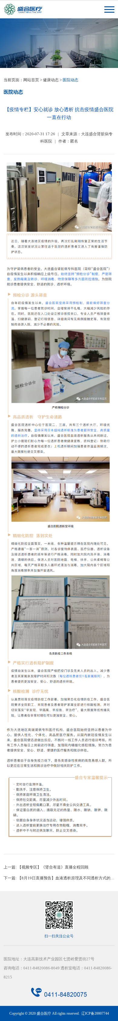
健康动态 (51, 80)
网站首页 (31, 80)
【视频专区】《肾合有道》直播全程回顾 (53, 867)
